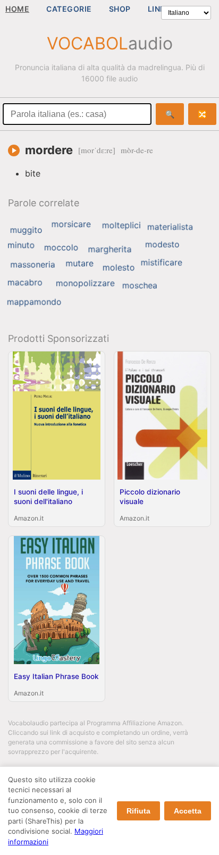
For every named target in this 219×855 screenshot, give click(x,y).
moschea (139, 285)
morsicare (71, 224)
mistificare (161, 262)
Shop (120, 8)
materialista (170, 227)
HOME (17, 8)
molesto (119, 267)
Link (156, 8)
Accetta (187, 811)
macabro (25, 282)
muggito (26, 230)
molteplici (121, 225)
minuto (21, 245)
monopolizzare (85, 283)
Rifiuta (138, 811)
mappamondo (34, 302)
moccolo (61, 247)
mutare (79, 263)
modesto (162, 244)
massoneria (32, 264)
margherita (110, 249)
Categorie (69, 8)
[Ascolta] (14, 150)
